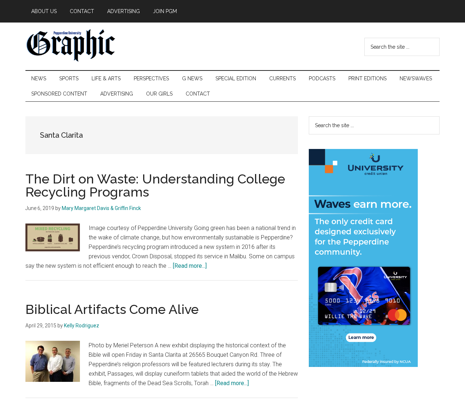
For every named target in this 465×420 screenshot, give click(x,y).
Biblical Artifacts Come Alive (112, 309)
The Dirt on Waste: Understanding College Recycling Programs (155, 185)
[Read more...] (190, 265)
